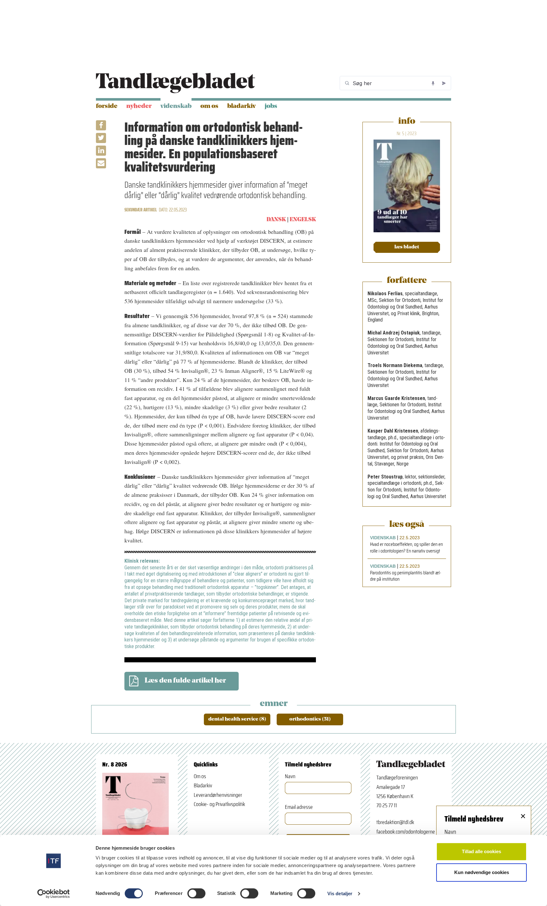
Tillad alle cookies (481, 851)
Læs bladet (406, 247)
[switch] (196, 893)
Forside (106, 106)
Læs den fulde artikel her (185, 680)
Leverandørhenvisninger (218, 794)
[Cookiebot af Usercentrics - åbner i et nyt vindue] (53, 893)
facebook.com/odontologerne (405, 831)
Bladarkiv (241, 106)
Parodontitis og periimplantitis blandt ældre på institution (405, 576)
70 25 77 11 (386, 805)
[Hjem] (175, 83)
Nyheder (139, 106)
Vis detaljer (339, 893)
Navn (290, 776)
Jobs (271, 106)
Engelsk (303, 220)
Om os (209, 106)
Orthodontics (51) (310, 719)
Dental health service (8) (237, 719)
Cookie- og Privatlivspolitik (219, 804)
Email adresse (299, 807)
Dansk (276, 220)
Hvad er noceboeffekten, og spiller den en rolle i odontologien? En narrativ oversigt (406, 547)
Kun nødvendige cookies (481, 872)
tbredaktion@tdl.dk (395, 822)
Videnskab (176, 106)
